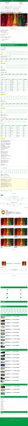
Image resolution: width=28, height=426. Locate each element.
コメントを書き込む (14, 269)
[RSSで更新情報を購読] (14, 205)
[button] (18, 200)
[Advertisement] (14, 255)
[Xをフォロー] (7, 203)
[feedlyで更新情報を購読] (20, 203)
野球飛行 (7, 210)
